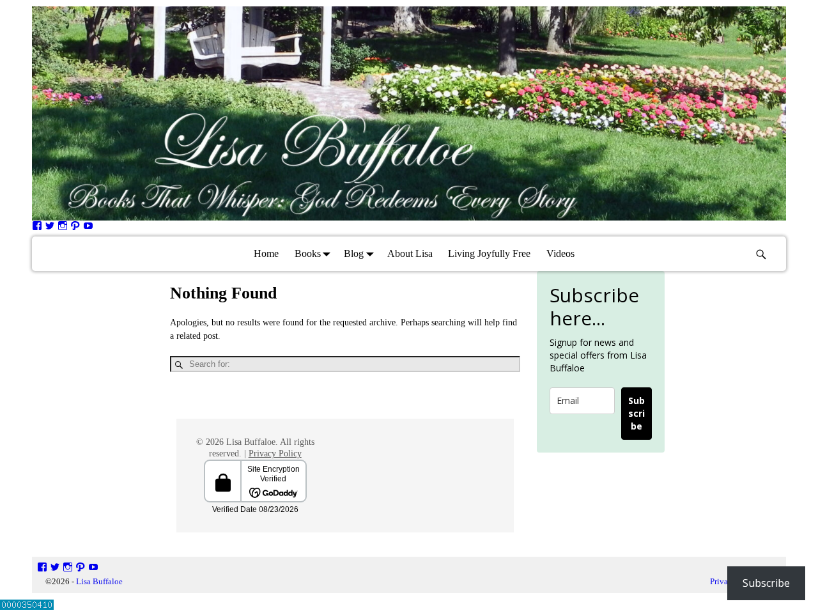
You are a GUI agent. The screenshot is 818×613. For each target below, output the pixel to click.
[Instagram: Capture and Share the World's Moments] (63, 227)
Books (308, 253)
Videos (560, 253)
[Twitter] (50, 227)
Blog (354, 253)
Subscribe (636, 413)
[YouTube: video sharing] (88, 227)
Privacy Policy (275, 453)
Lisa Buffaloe (99, 581)
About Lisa (410, 253)
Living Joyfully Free (489, 253)
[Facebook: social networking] (37, 227)
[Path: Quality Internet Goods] (75, 227)
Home (266, 253)
